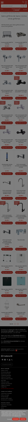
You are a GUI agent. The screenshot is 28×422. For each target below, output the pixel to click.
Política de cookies (17, 415)
